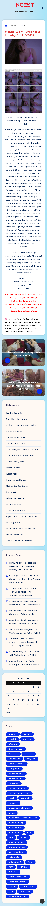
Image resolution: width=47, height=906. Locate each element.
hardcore (13, 803)
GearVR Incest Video (16, 437)
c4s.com (13, 744)
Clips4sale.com (16, 749)
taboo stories (28, 886)
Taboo (33, 328)
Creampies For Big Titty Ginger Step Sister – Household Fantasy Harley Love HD (25, 579)
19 (18, 700)
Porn (30, 862)
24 (8, 704)
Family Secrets (16, 778)
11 (13, 695)
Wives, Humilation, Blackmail (19, 540)
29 (33, 704)
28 (28, 704)
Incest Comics (13, 467)
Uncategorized (13, 522)
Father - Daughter (17, 788)
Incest (31, 322)
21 (28, 700)
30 (38, 704)
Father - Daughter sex (19, 793)
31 (9, 708)
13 (23, 695)
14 (29, 695)
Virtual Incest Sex (14, 534)
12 (18, 695)
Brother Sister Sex (15, 413)
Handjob (25, 798)
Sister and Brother (17, 882)
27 (23, 704)
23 (38, 700)
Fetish (25, 322)
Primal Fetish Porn (15, 498)
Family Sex (17, 322)
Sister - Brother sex (18, 877)
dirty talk (12, 319)
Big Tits (27, 734)
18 (13, 700)
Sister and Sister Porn (16, 510)
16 (38, 695)
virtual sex (29, 331)
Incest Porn (11, 474)
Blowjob (13, 739)
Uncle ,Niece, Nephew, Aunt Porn (22, 528)
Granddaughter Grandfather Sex (22, 449)
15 (33, 695)
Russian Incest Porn (15, 504)
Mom (11, 837)
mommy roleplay (16, 842)
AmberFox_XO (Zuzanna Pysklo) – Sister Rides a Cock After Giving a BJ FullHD (23, 642)
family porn (14, 769)
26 (18, 704)
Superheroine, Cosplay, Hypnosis (22, 516)
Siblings (16, 328)
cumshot (28, 754)
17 (9, 700)
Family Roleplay (16, 773)
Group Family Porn (15, 461)
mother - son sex (17, 847)
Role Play (9, 328)
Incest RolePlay (16, 823)
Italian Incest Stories (16, 480)
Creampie (13, 754)
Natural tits (14, 857)
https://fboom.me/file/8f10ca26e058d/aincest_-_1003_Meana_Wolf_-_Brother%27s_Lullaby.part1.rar (23, 297)
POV (39, 325)
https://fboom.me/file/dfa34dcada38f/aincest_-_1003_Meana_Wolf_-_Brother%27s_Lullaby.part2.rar (23, 307)
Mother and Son (16, 852)
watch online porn (17, 896)
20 (23, 700)
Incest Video (31, 325)
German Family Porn (16, 443)
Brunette (27, 739)
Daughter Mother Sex (16, 419)
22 (33, 700)
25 (13, 704)
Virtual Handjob (17, 331)
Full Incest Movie (14, 431)
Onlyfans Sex (12, 492)
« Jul (8, 712)
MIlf (29, 832)
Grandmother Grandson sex (20, 455)
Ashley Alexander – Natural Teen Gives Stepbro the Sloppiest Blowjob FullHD (22, 592)
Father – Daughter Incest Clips (21, 425)
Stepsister (25, 328)
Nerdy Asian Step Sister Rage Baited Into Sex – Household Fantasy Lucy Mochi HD (23, 566)
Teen (7, 331)
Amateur (13, 734)
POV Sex (23, 867)
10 (9, 695)
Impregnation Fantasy (19, 808)
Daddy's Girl (14, 759)
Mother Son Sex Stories (17, 486)
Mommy (24, 837)
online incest (15, 862)
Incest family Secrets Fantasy (23, 818)
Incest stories (19, 325)
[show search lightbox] (43, 8)
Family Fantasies (24, 319)
